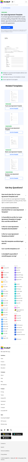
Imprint (2, 447)
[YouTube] (8, 430)
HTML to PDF (5, 326)
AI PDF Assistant (19, 325)
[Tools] (13, 2)
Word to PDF (5, 300)
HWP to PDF (5, 324)
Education (3, 368)
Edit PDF (18, 284)
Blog (2, 381)
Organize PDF (18, 279)
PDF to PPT (5, 296)
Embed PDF (3, 398)
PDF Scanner (18, 339)
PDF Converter (6, 272)
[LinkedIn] (1, 430)
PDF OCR (5, 275)
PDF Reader (18, 289)
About (2, 375)
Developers (3, 401)
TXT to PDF (5, 319)
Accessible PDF (4, 410)
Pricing (2, 392)
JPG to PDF (5, 286)
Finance (2, 361)
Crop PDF (18, 293)
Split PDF (18, 270)
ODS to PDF (5, 312)
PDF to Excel (5, 293)
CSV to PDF (5, 333)
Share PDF (18, 303)
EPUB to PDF (5, 328)
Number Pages (19, 291)
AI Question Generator (20, 334)
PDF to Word (5, 291)
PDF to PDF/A (5, 277)
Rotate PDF (18, 272)
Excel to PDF (5, 303)
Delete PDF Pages (19, 275)
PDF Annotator (19, 286)
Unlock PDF (18, 315)
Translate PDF (19, 332)
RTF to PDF (5, 321)
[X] (11, 430)
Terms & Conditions (5, 451)
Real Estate (3, 365)
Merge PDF (18, 268)
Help (2, 378)
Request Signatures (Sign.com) (20, 310)
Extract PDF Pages (19, 277)
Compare (3, 407)
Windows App (4, 424)
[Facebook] (4, 430)
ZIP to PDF (5, 331)
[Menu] (26, 2)
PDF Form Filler (19, 300)
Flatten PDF (18, 320)
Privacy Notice (4, 454)
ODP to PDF (5, 314)
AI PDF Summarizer (20, 330)
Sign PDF (18, 307)
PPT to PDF (5, 305)
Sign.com (3, 404)
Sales (2, 358)
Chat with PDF (19, 327)
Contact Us (3, 443)
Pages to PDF (5, 338)
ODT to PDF (5, 310)
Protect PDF (18, 318)
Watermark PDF (19, 298)
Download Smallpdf (5, 418)
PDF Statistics (4, 384)
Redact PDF (18, 296)
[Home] (1, 4)
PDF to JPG (5, 282)
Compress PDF (6, 268)
